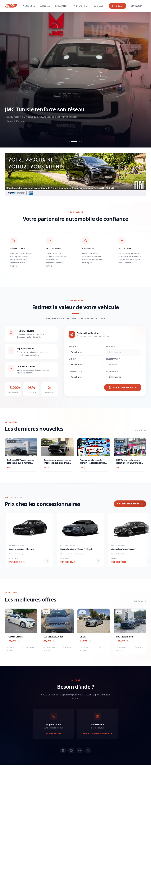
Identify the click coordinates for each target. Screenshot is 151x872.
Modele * (110, 346)
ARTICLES (45, 5)
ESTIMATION (61, 5)
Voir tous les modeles (128, 503)
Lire (8, 468)
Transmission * (76, 371)
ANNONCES (29, 5)
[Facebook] (63, 750)
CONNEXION (137, 5)
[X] (88, 750)
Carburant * (112, 371)
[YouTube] (80, 750)
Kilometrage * (113, 359)
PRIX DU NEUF (81, 5)
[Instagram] (71, 750)
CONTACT (98, 5)
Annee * (72, 359)
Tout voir (138, 430)
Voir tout (138, 601)
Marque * (73, 346)
